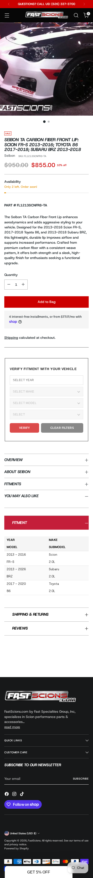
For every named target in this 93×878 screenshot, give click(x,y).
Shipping (11, 337)
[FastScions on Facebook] (7, 795)
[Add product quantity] (23, 284)
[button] (38, 872)
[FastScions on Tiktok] (22, 795)
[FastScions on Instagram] (15, 795)
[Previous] (9, 4)
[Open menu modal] (7, 15)
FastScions (34, 840)
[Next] (84, 4)
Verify (24, 428)
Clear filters (62, 428)
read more (12, 727)
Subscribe (81, 778)
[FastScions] (46, 15)
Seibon (9, 155)
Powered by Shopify (16, 848)
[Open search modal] (76, 15)
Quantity (11, 275)
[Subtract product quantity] (9, 284)
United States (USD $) (23, 833)
